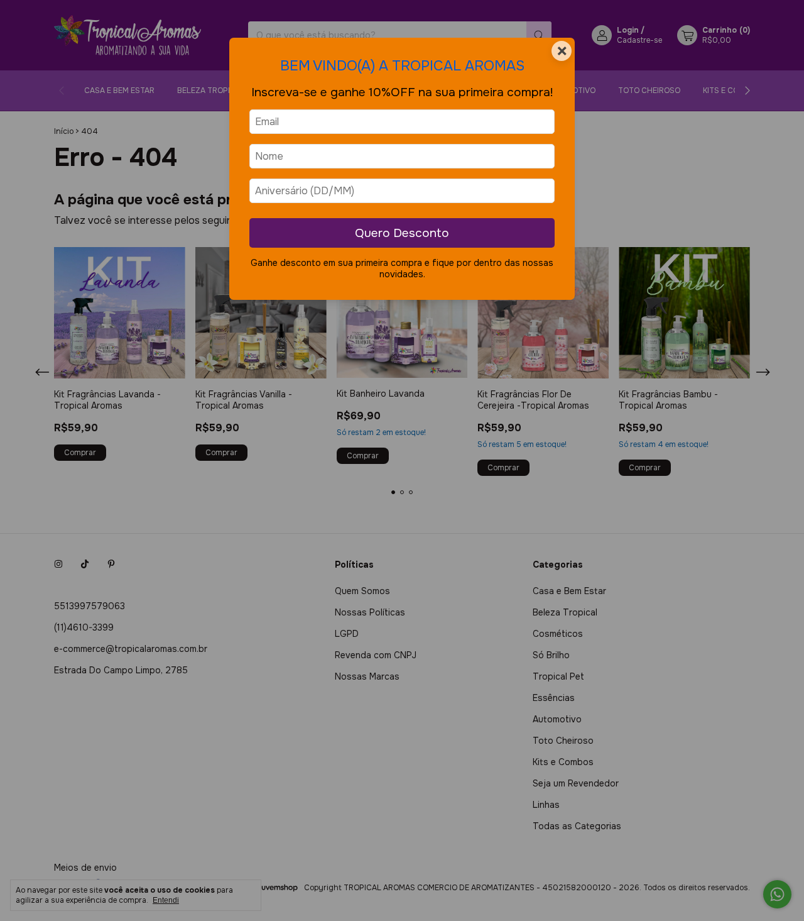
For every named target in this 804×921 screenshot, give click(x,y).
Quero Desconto (402, 233)
